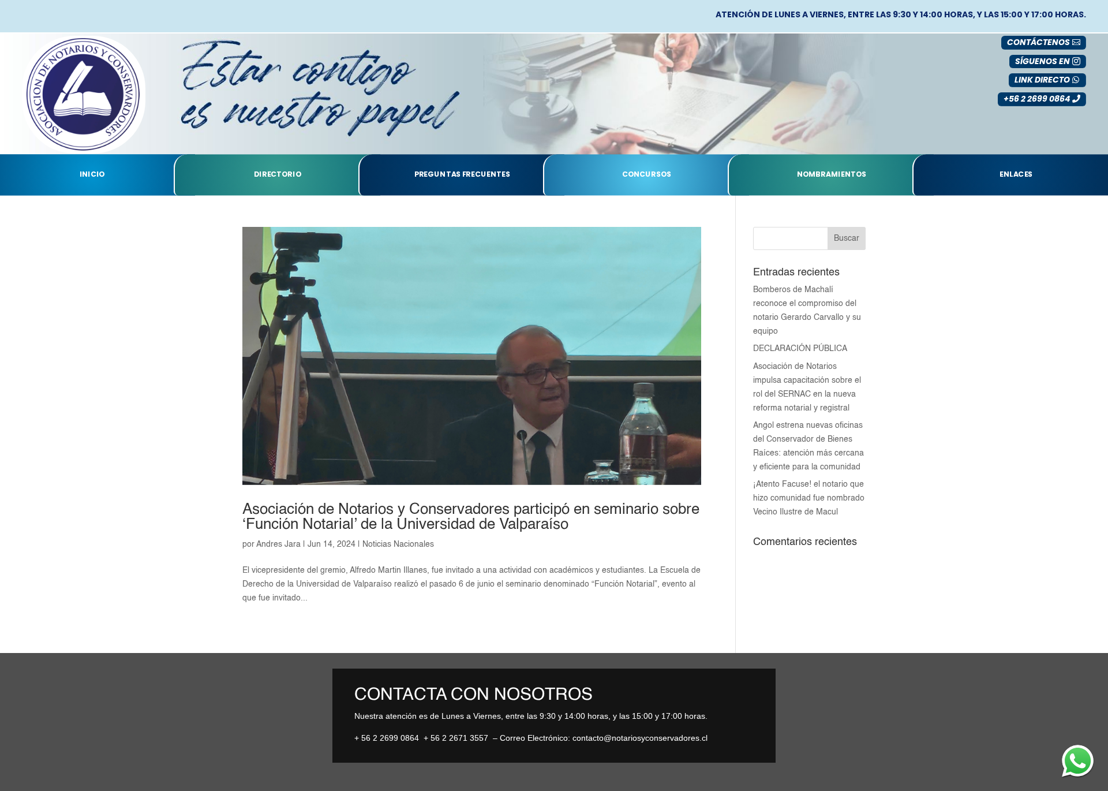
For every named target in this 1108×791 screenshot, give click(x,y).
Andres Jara (278, 544)
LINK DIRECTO (1042, 79)
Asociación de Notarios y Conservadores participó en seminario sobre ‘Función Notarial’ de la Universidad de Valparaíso (470, 517)
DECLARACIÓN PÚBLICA (800, 349)
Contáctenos (1038, 42)
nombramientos (831, 175)
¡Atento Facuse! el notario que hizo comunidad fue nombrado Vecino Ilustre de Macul (808, 498)
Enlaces (1016, 175)
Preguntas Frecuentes (462, 175)
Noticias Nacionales (398, 544)
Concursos (646, 175)
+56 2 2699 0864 (1037, 99)
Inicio (92, 175)
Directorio (277, 175)
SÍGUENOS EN (1042, 61)
